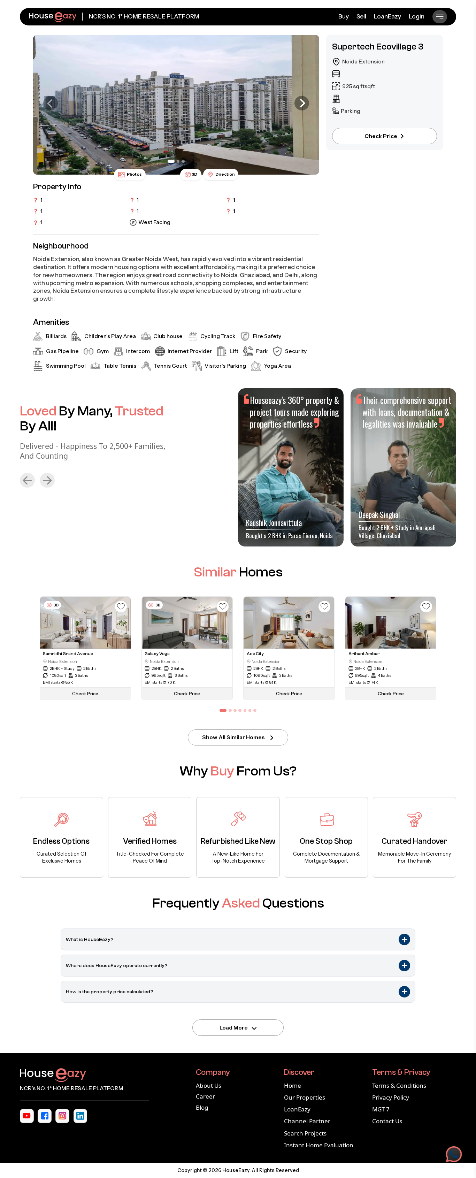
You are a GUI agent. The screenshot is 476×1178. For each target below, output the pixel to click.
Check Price (380, 136)
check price (85, 693)
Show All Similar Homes (233, 737)
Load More (234, 1027)
